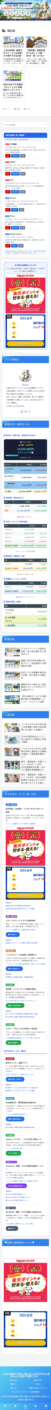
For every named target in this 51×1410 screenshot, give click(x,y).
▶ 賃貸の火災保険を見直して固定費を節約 (19, 977)
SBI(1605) (15, 173)
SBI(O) (14, 245)
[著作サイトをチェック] (21, 411)
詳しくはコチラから (16, 406)
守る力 (38, 1384)
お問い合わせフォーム (38, 1388)
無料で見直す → (13, 1043)
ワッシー (25, 384)
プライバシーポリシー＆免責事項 (25, 1391)
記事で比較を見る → (15, 1119)
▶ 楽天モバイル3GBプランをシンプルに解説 (20, 1090)
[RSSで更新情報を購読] (29, 411)
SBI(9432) (15, 192)
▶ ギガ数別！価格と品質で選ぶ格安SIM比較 (20, 1017)
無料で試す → (13, 934)
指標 (21, 210)
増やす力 (37, 1380)
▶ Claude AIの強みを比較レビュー (17, 1200)
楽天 (7, 156)
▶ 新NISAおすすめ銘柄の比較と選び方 (18, 906)
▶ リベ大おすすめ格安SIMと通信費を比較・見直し (22, 1014)
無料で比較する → (14, 969)
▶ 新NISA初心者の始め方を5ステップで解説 (20, 909)
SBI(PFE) (15, 227)
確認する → (12, 1228)
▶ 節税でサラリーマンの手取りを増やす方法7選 (21, 943)
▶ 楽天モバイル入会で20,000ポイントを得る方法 (22, 1088)
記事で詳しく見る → (15, 1079)
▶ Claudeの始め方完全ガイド (15, 1194)
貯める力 (13, 1380)
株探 (22, 156)
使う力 (13, 1388)
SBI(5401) (15, 156)
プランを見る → (13, 1153)
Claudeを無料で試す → (16, 1186)
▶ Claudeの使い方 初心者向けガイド (18, 1197)
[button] (46, 124)
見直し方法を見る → (15, 1005)
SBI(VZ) (14, 210)
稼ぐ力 (13, 1384)
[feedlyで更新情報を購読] (25, 411)
